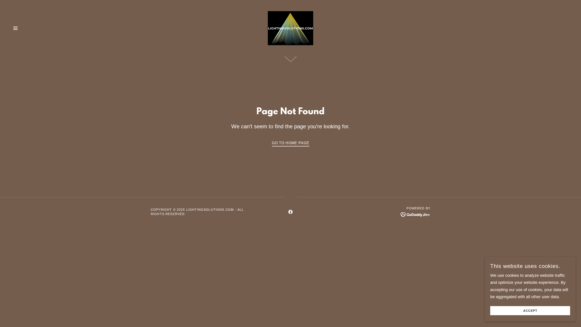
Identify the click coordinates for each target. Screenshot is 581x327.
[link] (290, 28)
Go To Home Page (290, 143)
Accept (530, 310)
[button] (15, 28)
